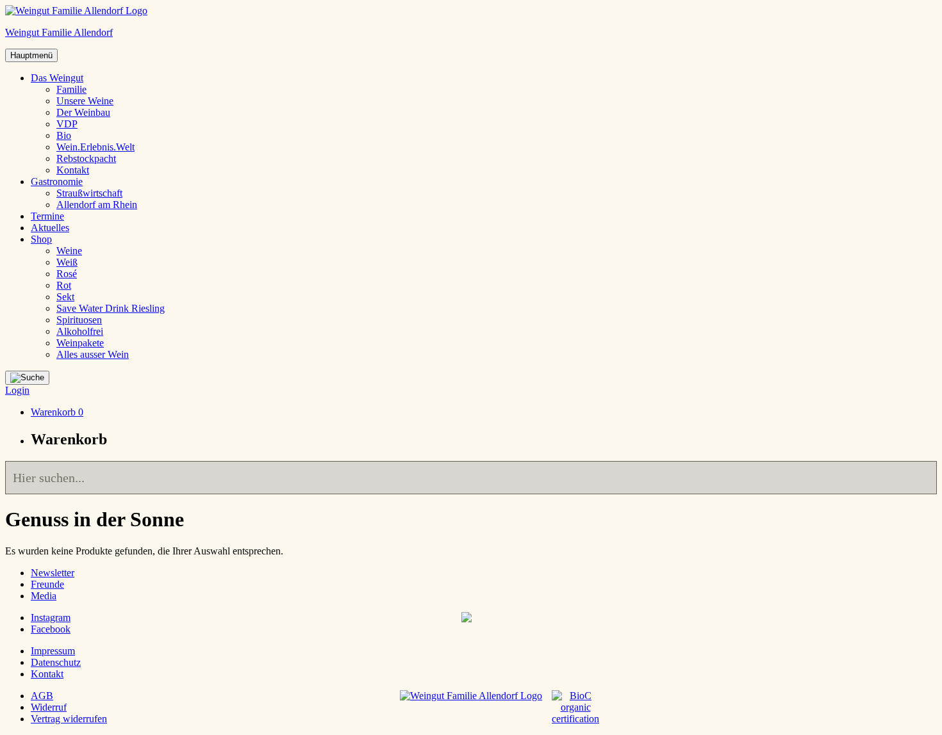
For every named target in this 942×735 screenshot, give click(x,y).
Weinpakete (80, 342)
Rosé (66, 273)
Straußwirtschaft (89, 193)
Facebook (50, 629)
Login (17, 390)
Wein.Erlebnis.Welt (95, 146)
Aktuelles (50, 227)
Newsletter (52, 572)
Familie (71, 89)
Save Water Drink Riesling (110, 308)
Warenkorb (57, 412)
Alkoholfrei (79, 331)
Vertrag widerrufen (69, 718)
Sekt (65, 296)
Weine (69, 250)
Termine (47, 216)
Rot (63, 285)
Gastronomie (57, 181)
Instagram (50, 617)
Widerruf (49, 707)
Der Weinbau (83, 112)
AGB (42, 695)
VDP (67, 123)
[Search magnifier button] (920, 478)
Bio (63, 135)
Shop (41, 239)
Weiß (67, 262)
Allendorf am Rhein (96, 204)
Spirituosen (79, 319)
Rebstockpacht (86, 158)
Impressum (53, 650)
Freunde (47, 584)
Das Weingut (57, 77)
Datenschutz (56, 662)
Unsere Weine (84, 100)
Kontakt (72, 170)
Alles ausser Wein (92, 354)
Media (43, 595)
